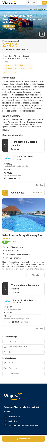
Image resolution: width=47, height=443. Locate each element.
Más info (5, 130)
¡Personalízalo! (23, 439)
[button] (6, 214)
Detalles (39, 185)
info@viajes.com (14, 421)
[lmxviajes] (13, 396)
